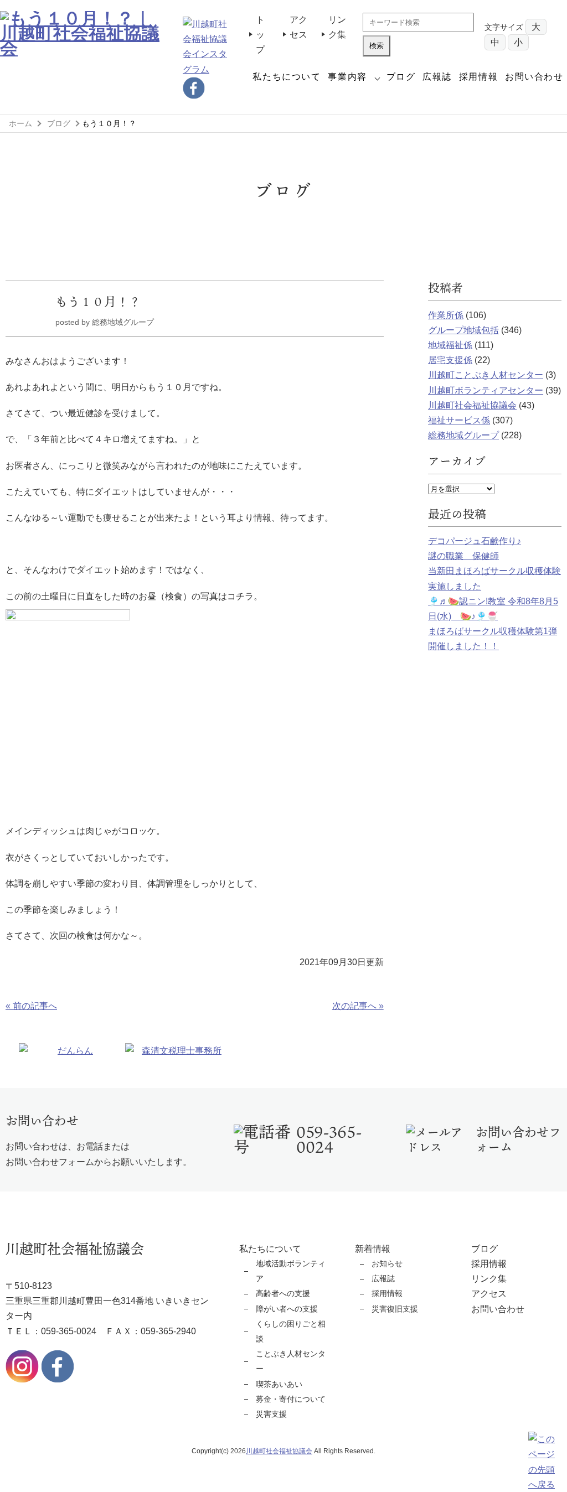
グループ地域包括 (463, 330)
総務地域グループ (463, 435)
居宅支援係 (450, 360)
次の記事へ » (357, 1006)
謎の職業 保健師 (463, 556)
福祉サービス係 (459, 420)
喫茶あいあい (279, 1384)
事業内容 (347, 76)
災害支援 (271, 1414)
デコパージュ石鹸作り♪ (474, 541)
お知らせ (387, 1263)
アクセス (489, 1293)
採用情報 (478, 76)
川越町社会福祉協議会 (472, 405)
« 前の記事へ (31, 1006)
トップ (260, 34)
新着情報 (372, 1248)
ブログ (401, 76)
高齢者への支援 (283, 1293)
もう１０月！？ (98, 301)
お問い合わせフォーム (518, 1139)
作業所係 (445, 315)
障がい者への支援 (287, 1308)
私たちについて (286, 76)
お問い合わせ (534, 76)
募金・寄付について (291, 1399)
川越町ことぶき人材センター (485, 375)
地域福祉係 (450, 345)
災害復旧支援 (395, 1308)
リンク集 (489, 1278)
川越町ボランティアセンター (485, 390)
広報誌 (437, 76)
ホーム (20, 123)
